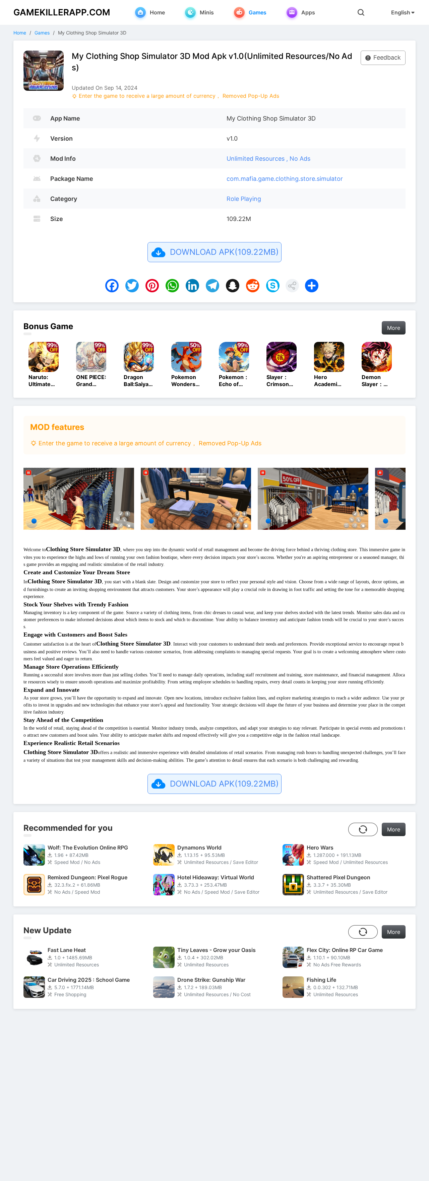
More (393, 327)
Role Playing (244, 198)
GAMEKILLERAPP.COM (61, 12)
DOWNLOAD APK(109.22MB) (224, 252)
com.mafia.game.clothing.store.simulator (285, 178)
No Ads (300, 158)
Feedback (387, 57)
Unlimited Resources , (258, 158)
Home (19, 32)
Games (42, 32)
